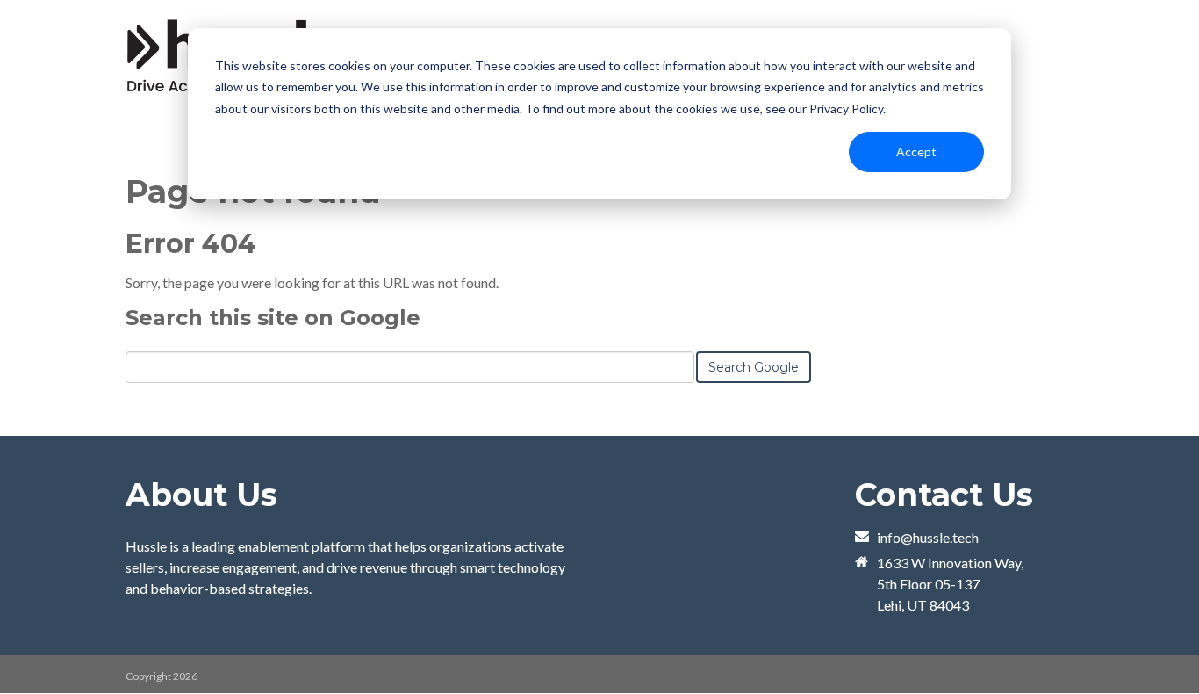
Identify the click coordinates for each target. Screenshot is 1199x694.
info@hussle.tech (928, 537)
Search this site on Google (273, 317)
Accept (916, 151)
